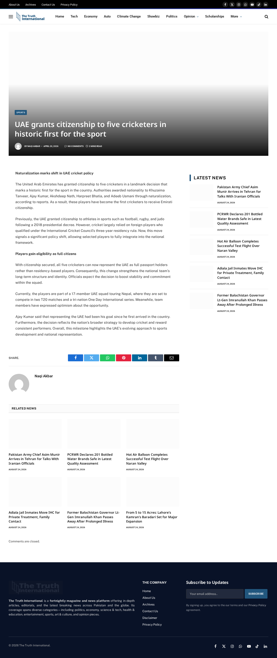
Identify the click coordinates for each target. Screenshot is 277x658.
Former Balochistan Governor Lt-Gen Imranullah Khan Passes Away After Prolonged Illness (93, 516)
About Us (14, 4)
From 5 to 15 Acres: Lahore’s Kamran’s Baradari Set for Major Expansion (151, 516)
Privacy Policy (69, 4)
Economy (90, 16)
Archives (30, 4)
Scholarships (214, 16)
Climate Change (129, 16)
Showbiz (153, 16)
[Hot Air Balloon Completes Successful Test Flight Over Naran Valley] (152, 434)
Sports (20, 112)
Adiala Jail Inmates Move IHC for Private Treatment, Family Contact (34, 516)
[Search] (266, 16)
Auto (107, 16)
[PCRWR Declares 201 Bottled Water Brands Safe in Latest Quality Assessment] (93, 434)
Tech (74, 16)
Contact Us (48, 4)
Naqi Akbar (33, 146)
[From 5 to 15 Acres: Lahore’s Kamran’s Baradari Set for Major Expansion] (152, 492)
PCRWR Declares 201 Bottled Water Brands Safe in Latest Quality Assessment (90, 458)
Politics (171, 16)
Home (59, 16)
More (234, 16)
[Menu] (11, 16)
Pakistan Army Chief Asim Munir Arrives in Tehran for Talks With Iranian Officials (34, 458)
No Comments (76, 146)
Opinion (189, 16)
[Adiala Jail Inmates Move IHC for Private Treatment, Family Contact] (35, 492)
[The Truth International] (30, 16)
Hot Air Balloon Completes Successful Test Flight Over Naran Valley (147, 458)
